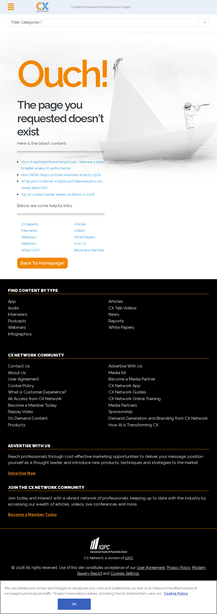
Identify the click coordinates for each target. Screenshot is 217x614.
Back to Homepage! (42, 263)
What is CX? (30, 250)
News (113, 314)
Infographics (20, 334)
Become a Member (89, 250)
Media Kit (117, 372)
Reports (116, 321)
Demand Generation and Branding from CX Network (158, 418)
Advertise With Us (125, 366)
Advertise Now (22, 473)
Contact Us (19, 366)
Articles (80, 224)
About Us (17, 372)
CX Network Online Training (134, 398)
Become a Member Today (32, 405)
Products (16, 425)
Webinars (28, 237)
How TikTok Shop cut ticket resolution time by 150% (61, 175)
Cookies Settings (125, 573)
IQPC (129, 558)
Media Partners (122, 405)
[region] (108, 597)
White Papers (84, 237)
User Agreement (23, 379)
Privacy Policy (178, 567)
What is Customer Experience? (37, 392)
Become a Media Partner (131, 379)
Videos (79, 231)
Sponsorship (120, 411)
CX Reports (29, 224)
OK (74, 604)
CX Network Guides (127, 392)
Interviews (29, 231)
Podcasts (17, 321)
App (12, 301)
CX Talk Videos (122, 308)
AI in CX (80, 243)
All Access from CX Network (35, 398)
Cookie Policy (21, 385)
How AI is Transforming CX (133, 425)
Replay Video (20, 411)
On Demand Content (28, 418)
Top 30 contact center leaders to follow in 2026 (58, 194)
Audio (13, 308)
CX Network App (124, 385)
